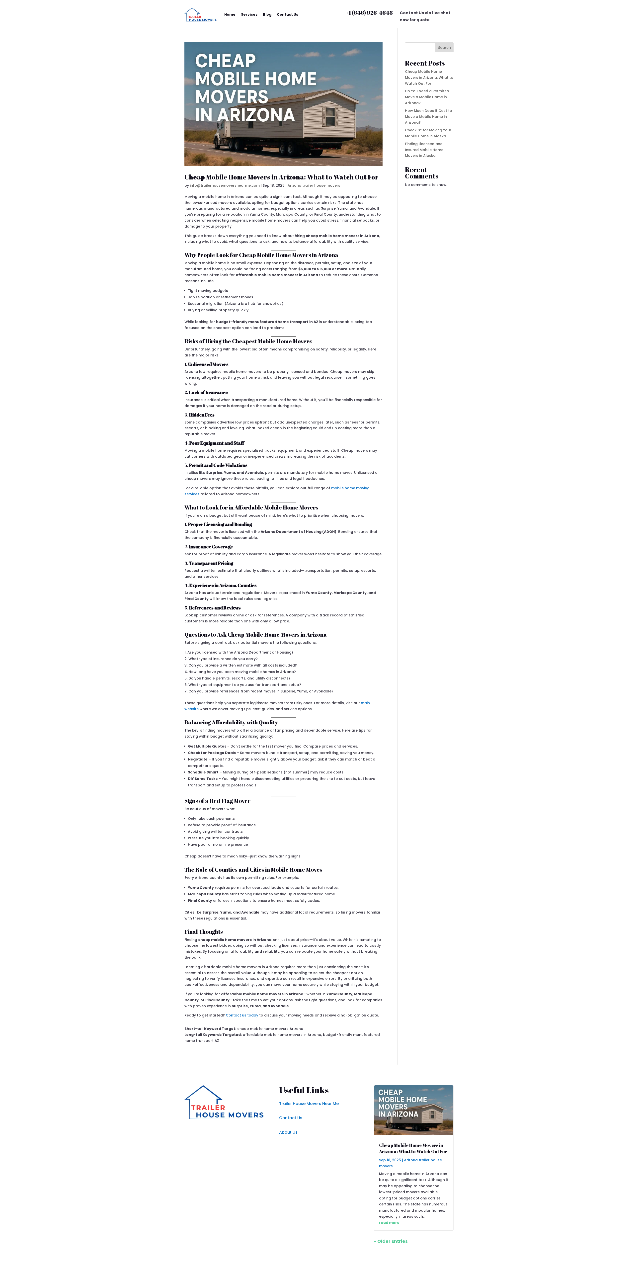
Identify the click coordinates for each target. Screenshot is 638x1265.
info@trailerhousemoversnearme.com (225, 185)
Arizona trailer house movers (314, 185)
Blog (267, 14)
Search (444, 47)
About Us (288, 1132)
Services (249, 14)
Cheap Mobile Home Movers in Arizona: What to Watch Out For (281, 176)
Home (230, 14)
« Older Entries (391, 1241)
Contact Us (287, 14)
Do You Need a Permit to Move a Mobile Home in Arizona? (427, 96)
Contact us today (242, 1015)
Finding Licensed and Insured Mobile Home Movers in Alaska (424, 149)
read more (389, 1222)
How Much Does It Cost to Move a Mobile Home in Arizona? (428, 116)
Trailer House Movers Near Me (309, 1103)
